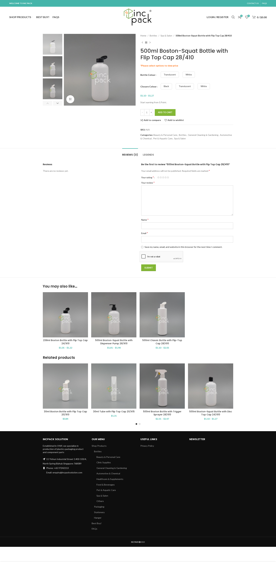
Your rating (147, 177)
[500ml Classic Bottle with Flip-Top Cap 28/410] (162, 314)
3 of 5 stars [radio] (163, 177)
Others (100, 501)
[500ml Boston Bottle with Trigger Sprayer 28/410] (162, 386)
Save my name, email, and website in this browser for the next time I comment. (183, 247)
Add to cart (165, 112)
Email (144, 233)
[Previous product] (142, 42)
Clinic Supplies (103, 462)
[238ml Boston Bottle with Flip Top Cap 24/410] (65, 314)
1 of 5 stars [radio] (158, 177)
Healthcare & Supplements (109, 479)
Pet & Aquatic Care (162, 138)
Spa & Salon (166, 35)
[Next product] (150, 42)
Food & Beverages (105, 484)
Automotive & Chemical (108, 473)
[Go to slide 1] (136, 424)
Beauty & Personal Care (165, 135)
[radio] (170, 75)
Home (143, 35)
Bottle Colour (147, 74)
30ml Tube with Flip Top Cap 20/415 (114, 411)
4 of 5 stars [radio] (165, 177)
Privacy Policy (147, 445)
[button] (47, 103)
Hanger (97, 517)
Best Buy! (97, 523)
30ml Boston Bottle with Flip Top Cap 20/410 (65, 413)
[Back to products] (146, 42)
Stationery (99, 512)
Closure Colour (148, 86)
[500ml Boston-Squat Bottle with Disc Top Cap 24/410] (210, 386)
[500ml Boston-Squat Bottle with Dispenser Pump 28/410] (113, 314)
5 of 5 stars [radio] (168, 177)
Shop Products (99, 445)
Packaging (99, 506)
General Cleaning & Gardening (203, 135)
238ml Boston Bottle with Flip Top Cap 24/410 (65, 342)
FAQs (94, 528)
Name (145, 219)
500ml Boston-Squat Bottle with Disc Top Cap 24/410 (210, 413)
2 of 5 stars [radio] (161, 177)
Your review (148, 182)
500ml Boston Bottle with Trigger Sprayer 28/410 (162, 413)
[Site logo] (138, 16)
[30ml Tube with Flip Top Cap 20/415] (113, 386)
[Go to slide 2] (139, 424)
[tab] (130, 153)
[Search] (233, 17)
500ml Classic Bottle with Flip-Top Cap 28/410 (162, 342)
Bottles (153, 35)
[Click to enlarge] (70, 99)
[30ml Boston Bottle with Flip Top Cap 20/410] (65, 386)
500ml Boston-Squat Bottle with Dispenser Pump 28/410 (114, 342)
